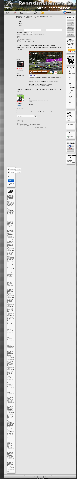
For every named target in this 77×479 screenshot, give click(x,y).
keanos (18, 59)
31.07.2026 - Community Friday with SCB (10, 310)
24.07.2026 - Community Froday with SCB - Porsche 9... (10, 353)
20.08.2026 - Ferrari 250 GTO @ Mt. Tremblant (10, 214)
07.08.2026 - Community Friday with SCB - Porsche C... (10, 291)
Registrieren (41, 34)
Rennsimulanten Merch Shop (10, 391)
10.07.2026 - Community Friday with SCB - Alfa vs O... (10, 416)
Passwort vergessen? (22, 34)
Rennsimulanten (11, 328)
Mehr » (8, 471)
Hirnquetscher (20, 94)
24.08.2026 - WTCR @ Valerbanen (10, 206)
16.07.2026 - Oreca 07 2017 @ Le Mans (10, 373)
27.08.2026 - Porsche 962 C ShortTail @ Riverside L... (10, 197)
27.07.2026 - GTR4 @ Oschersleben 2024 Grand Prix (10, 335)
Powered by (36, 127)
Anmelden (11, 180)
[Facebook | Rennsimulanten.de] (70, 136)
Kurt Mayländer (10, 287)
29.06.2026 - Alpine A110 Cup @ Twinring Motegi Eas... (10, 454)
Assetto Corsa (10, 200)
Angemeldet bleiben (10, 175)
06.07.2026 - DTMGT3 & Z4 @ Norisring (10, 426)
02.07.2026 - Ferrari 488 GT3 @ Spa (10, 435)
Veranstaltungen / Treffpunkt (10, 329)
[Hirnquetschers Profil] (20, 97)
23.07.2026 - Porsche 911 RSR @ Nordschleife (10, 344)
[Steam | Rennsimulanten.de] (69, 137)
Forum (23, 16)
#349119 (19, 91)
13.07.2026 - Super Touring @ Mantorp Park (10, 399)
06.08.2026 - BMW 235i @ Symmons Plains (10, 282)
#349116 (19, 49)
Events (50, 16)
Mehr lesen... (33, 75)
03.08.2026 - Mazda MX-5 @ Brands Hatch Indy (10, 301)
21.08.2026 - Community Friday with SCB (10, 223)
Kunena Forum (42, 127)
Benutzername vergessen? (33, 34)
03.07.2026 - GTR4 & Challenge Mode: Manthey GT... (10, 443)
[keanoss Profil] (20, 63)
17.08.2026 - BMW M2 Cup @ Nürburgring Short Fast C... (10, 233)
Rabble (8, 412)
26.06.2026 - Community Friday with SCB (10, 464)
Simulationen (29, 16)
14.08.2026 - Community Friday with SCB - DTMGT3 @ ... (10, 262)
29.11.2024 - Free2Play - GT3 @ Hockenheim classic (28, 41)
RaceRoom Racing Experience (40, 16)
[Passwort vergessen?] (19, 172)
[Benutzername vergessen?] (19, 169)
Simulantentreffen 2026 (10, 326)
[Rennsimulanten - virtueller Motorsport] (8, 5)
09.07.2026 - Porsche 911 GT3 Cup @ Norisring (10, 408)
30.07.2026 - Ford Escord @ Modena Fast (10, 319)
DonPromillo (9, 330)
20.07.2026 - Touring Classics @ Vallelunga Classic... (10, 363)
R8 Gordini (9, 257)
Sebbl (8, 202)
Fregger (8, 377)
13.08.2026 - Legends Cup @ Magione (10, 253)
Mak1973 (9, 218)
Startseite (19, 16)
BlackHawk (9, 323)
